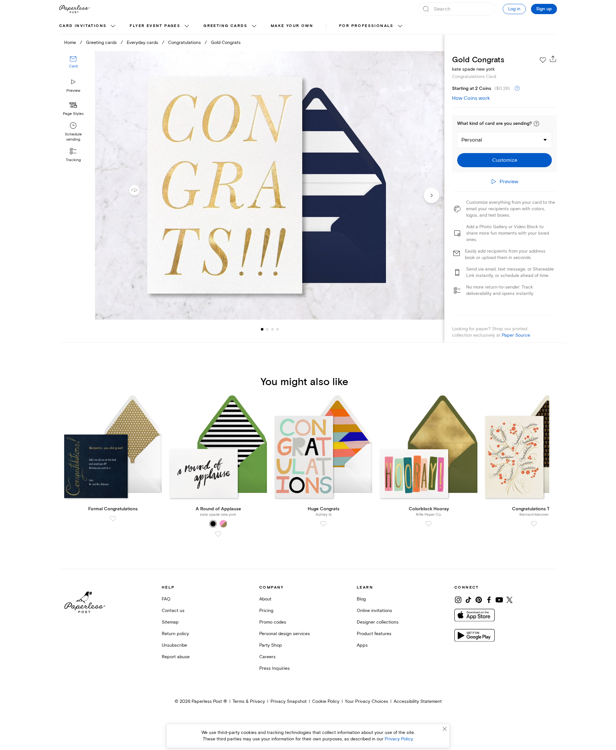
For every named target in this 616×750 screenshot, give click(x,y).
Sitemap (170, 622)
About (265, 599)
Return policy (175, 633)
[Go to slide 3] (267, 329)
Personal (471, 140)
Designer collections (377, 622)
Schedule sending (73, 137)
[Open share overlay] (553, 59)
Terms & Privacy (249, 701)
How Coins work (471, 98)
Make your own (292, 25)
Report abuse (176, 656)
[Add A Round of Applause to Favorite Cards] (218, 534)
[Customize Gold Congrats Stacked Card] (269, 185)
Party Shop (270, 645)
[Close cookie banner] (445, 729)
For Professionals (366, 25)
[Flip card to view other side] (139, 190)
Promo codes (272, 622)
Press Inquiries (274, 668)
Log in (514, 9)
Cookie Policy (325, 701)
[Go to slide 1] (262, 329)
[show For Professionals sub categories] (400, 26)
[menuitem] (88, 26)
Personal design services (284, 633)
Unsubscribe (174, 645)
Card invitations (83, 25)
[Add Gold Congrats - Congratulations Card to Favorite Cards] (543, 60)
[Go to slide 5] (277, 329)
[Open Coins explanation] (517, 88)
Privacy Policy (399, 739)
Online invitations (374, 610)
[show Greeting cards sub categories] (254, 26)
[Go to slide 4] (272, 329)
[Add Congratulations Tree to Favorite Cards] (534, 524)
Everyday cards (142, 42)
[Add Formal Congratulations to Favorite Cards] (113, 518)
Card (73, 66)
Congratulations (184, 42)
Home (70, 42)
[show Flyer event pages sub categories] (187, 26)
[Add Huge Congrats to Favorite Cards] (323, 524)
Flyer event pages (155, 25)
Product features (374, 633)
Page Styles (73, 113)
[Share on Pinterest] (479, 600)
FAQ (166, 599)
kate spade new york (473, 69)
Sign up (544, 9)
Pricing (266, 610)
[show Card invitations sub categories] (113, 26)
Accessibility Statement (418, 701)
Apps (362, 645)
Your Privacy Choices (366, 701)
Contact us (173, 610)
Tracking (73, 160)
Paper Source (516, 335)
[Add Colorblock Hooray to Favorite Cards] (428, 524)
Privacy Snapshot (288, 701)
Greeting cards (225, 25)
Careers (267, 656)
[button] (536, 123)
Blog (361, 599)
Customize (504, 160)
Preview (73, 90)
